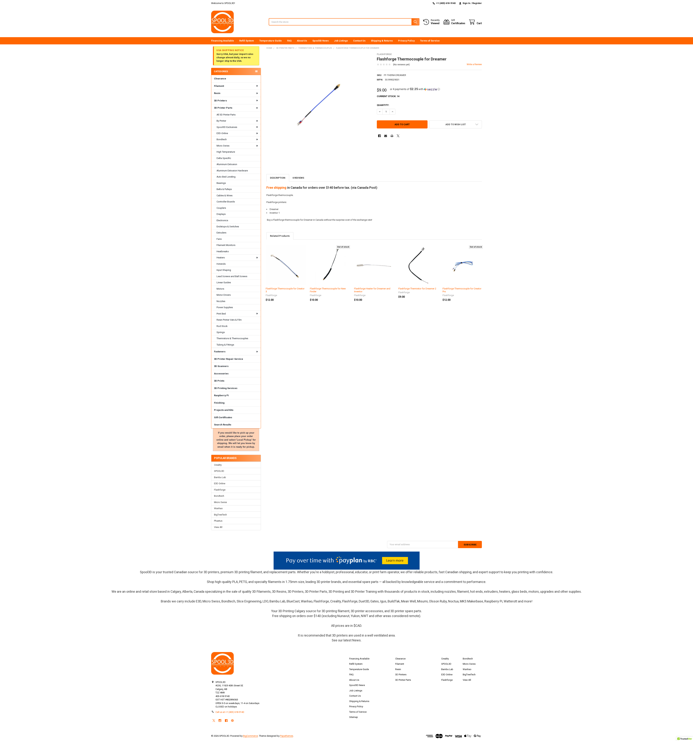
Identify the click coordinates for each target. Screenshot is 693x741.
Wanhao (218, 508)
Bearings (221, 183)
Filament (219, 86)
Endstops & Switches (228, 226)
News (356, 640)
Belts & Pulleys (224, 189)
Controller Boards (226, 201)
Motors (220, 288)
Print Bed (221, 313)
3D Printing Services (225, 388)
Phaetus (218, 520)
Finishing (219, 402)
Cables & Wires (224, 195)
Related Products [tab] (280, 236)
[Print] (392, 135)
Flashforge (219, 489)
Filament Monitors (226, 245)
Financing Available (222, 40)
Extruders (221, 232)
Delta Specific (224, 158)
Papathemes (286, 736)
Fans (219, 239)
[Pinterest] (232, 720)
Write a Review (474, 64)
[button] (415, 89)
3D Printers (220, 100)
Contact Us (359, 40)
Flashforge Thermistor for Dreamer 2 (417, 288)
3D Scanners (221, 366)
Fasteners (219, 351)
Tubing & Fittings (225, 344)
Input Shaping (224, 270)
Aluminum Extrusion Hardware (232, 170)
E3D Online (219, 483)
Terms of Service (430, 40)
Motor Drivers (224, 295)
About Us (302, 40)
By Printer (221, 120)
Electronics (222, 220)
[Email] (385, 135)
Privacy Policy (406, 40)
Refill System (246, 40)
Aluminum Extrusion (227, 164)
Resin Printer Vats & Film (229, 319)
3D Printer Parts (223, 107)
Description (277, 177)
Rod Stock (222, 326)
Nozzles (221, 301)
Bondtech (222, 139)
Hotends (221, 264)
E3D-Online (222, 133)
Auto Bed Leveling (226, 176)
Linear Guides (224, 282)
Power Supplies (225, 307)
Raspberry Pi (221, 395)
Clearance (220, 78)
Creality (218, 465)
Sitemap (353, 717)
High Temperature (226, 151)
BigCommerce (250, 736)
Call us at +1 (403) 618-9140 (229, 712)
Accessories (221, 373)
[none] (319, 105)
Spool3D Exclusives (227, 127)
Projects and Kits (223, 410)
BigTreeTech (220, 514)
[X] (398, 135)
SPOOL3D (219, 471)
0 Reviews (298, 177)
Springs (221, 332)
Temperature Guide (270, 40)
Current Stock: (388, 96)
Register (477, 3)
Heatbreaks (223, 251)
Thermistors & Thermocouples (232, 338)
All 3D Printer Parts (226, 114)
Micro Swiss (223, 145)
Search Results (222, 424)
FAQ (289, 40)
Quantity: (383, 105)
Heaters (221, 257)
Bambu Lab (220, 477)
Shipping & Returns (382, 40)
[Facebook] (379, 135)
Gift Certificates (223, 417)
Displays (221, 214)
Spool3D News (320, 40)
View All (218, 527)
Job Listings (341, 40)
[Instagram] (220, 720)
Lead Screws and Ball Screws (232, 276)
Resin (217, 93)
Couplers (221, 208)
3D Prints (219, 380)
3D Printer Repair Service (228, 359)
